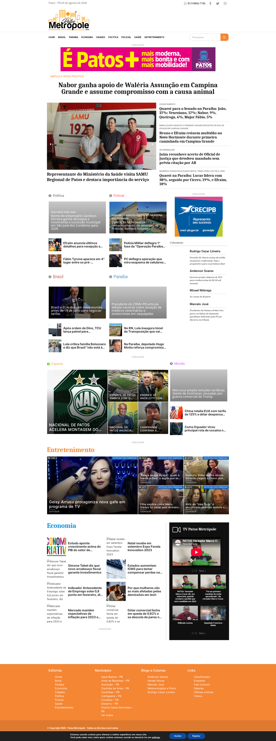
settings (156, 737)
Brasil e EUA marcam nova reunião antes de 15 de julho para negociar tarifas (76, 310)
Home (52, 37)
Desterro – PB (109, 703)
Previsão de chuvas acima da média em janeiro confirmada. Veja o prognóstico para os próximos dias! (207, 260)
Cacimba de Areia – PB (115, 688)
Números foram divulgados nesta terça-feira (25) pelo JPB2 (192, 171)
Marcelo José (156, 684)
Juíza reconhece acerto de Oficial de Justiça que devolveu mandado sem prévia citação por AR (189, 158)
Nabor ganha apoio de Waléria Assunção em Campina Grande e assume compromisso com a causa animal (138, 88)
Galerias (199, 688)
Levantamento (167, 104)
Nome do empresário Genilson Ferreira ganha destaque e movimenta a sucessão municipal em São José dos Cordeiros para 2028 (75, 222)
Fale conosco (202, 684)
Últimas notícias (203, 692)
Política (113, 37)
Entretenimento (154, 37)
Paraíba (73, 37)
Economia (87, 37)
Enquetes (199, 680)
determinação (167, 150)
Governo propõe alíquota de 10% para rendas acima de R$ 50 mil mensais (206, 280)
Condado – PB (110, 699)
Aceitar (177, 735)
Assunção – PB (110, 684)
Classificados (202, 676)
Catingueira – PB (111, 696)
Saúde (137, 37)
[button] (51, 144)
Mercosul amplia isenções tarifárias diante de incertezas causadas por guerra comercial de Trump (198, 393)
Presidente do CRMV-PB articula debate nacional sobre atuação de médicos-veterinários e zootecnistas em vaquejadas (136, 309)
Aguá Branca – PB (112, 676)
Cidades (100, 37)
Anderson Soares (158, 676)
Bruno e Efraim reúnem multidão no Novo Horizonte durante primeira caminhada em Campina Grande (190, 137)
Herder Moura (156, 680)
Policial (126, 37)
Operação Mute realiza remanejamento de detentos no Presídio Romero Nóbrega (135, 225)
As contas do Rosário (200, 296)
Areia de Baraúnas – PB (115, 680)
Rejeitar (196, 735)
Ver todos (107, 715)
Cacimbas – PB (110, 692)
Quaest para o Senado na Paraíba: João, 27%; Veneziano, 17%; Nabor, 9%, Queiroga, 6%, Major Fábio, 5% (192, 112)
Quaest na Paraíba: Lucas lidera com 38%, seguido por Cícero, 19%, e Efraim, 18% (193, 179)
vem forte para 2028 (63, 212)
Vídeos (198, 696)
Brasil (62, 37)
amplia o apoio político (67, 76)
